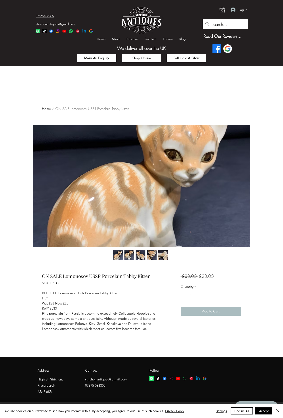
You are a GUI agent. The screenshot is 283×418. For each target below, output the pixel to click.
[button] (222, 10)
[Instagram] (57, 31)
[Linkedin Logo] (84, 31)
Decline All (241, 411)
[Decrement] (184, 296)
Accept (264, 411)
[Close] (277, 410)
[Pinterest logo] (191, 378)
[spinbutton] (190, 296)
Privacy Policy (174, 411)
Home (46, 108)
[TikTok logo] (158, 378)
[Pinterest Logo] (77, 31)
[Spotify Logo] (38, 31)
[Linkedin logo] (198, 378)
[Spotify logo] (151, 378)
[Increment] (197, 296)
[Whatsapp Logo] (71, 31)
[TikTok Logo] (44, 31)
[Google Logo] (91, 31)
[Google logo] (227, 48)
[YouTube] (64, 31)
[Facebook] (51, 31)
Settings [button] (221, 411)
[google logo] (204, 378)
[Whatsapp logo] (184, 378)
